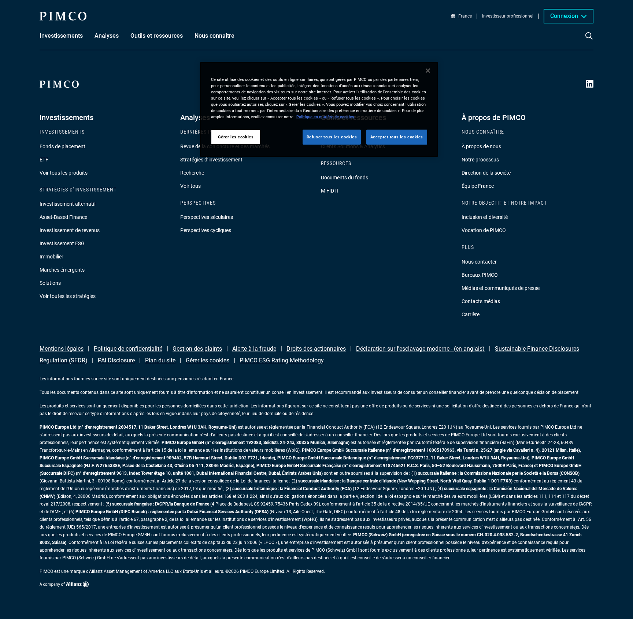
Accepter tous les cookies (396, 136)
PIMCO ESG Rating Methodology (282, 360)
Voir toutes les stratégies (68, 296)
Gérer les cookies (207, 360)
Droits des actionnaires (316, 348)
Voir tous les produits (64, 173)
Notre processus (480, 160)
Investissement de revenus (70, 230)
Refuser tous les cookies (332, 136)
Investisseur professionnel (507, 16)
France (465, 16)
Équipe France (478, 186)
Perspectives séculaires (206, 217)
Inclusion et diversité (485, 217)
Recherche (192, 173)
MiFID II (329, 191)
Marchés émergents (62, 270)
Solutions (50, 283)
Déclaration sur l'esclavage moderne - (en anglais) (420, 348)
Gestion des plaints (197, 348)
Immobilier (51, 257)
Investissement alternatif (68, 204)
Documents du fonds (344, 177)
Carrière (471, 314)
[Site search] (589, 41)
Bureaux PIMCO (480, 275)
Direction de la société (486, 173)
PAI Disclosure (116, 360)
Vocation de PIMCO (484, 230)
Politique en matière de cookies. (325, 116)
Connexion (564, 15)
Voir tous (190, 186)
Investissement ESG (62, 243)
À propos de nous (481, 146)
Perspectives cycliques (205, 230)
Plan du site (160, 360)
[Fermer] (428, 71)
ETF (44, 160)
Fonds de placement (62, 146)
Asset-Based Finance (63, 217)
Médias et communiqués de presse (501, 288)
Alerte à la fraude (254, 348)
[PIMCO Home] (63, 16)
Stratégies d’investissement (211, 160)
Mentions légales (62, 348)
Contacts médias (481, 301)
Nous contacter (479, 262)
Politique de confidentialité (128, 348)
